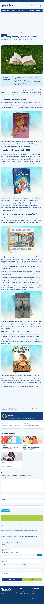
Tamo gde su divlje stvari (13, 409)
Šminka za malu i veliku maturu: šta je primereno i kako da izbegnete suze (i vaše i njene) (21, 530)
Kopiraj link (22, 42)
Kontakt (21, 590)
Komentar (3, 477)
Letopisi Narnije (19, 408)
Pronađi (39, 555)
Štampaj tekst (12, 579)
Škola (19, 10)
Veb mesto (3, 504)
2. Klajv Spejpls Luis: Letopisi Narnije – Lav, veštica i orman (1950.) (34, 78)
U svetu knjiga (25, 10)
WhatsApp (13, 42)
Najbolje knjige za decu (36, 408)
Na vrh (32, 579)
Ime (2, 494)
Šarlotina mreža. (4, 409)
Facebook (7, 42)
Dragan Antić (5, 39)
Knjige (14, 408)
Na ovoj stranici (4, 386)
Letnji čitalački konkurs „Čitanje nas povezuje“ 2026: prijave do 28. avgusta (18, 1)
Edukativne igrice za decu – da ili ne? (10, 447)
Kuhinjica (38, 10)
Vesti (8, 10)
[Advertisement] (22, 20)
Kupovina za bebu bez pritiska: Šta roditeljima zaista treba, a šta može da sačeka (19, 536)
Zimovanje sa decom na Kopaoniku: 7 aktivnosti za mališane (10, 464)
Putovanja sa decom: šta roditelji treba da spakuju (12, 542)
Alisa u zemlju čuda (8, 408)
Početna (4, 10)
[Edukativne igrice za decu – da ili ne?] (11, 440)
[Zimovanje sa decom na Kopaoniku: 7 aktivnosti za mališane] (11, 456)
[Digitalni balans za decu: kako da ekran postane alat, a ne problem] (32, 440)
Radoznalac (7, 32)
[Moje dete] (7, 6)
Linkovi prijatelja (23, 591)
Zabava (24, 568)
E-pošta (17, 42)
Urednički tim (22, 595)
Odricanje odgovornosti (24, 593)
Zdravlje (32, 10)
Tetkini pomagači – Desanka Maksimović (31, 425)
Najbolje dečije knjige (26, 408)
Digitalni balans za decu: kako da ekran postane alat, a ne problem (31, 448)
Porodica (13, 10)
